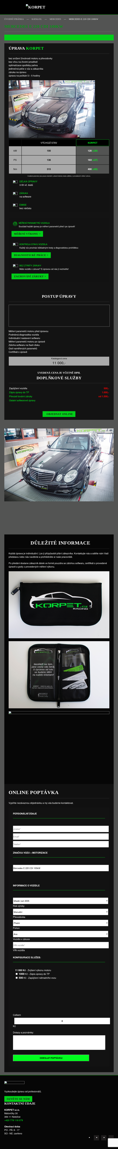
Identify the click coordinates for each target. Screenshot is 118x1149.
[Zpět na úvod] (36, 7)
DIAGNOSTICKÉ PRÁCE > (31, 255)
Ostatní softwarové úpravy (22, 400)
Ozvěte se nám (18, 1099)
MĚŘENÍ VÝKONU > (27, 233)
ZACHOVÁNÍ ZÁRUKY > (30, 276)
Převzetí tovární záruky (20, 396)
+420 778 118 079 (13, 1120)
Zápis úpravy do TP (19, 392)
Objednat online (59, 414)
